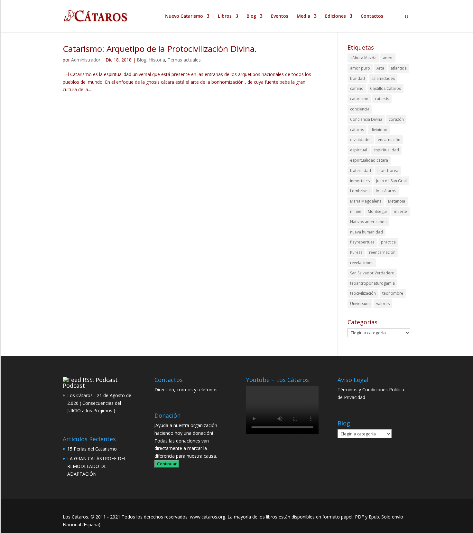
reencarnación (382, 252)
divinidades (360, 139)
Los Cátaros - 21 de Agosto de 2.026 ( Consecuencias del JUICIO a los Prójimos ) (99, 403)
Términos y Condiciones (363, 389)
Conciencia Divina (366, 119)
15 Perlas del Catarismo (92, 449)
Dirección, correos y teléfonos (186, 389)
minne (355, 211)
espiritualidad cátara (369, 160)
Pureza (356, 252)
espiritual (358, 150)
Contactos (372, 16)
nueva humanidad (366, 232)
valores (383, 303)
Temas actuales (184, 60)
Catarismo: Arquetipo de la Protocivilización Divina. (160, 48)
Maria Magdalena (366, 201)
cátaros (357, 129)
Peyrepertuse (362, 242)
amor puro (360, 68)
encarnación (389, 139)
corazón (396, 119)
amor (388, 58)
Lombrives (359, 191)
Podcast (74, 385)
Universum (360, 303)
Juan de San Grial (391, 181)
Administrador (85, 60)
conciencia (359, 109)
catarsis (382, 98)
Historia (157, 60)
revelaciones (361, 262)
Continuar (167, 464)
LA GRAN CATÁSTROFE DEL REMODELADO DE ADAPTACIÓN (96, 466)
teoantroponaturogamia (372, 283)
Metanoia (396, 201)
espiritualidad (386, 150)
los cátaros (386, 191)
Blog (251, 16)
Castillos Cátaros (385, 88)
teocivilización (363, 293)
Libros (225, 16)
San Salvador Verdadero (372, 273)
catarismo (359, 98)
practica (388, 242)
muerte (400, 211)
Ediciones (335, 16)
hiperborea (387, 170)
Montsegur (377, 211)
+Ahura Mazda (363, 58)
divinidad (378, 129)
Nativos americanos (368, 221)
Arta (380, 68)
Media (303, 16)
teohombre (392, 293)
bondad (357, 78)
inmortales (360, 181)
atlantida (399, 68)
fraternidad (360, 170)
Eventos (279, 16)
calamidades (383, 78)
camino (357, 88)
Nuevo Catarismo (184, 16)
